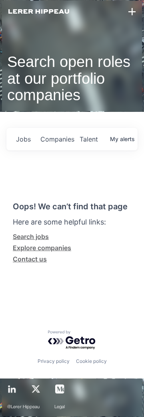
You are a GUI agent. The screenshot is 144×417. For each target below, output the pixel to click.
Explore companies (42, 248)
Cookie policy (91, 361)
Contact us (30, 259)
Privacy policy (54, 361)
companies (56, 139)
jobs (23, 139)
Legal (59, 407)
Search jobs (31, 237)
